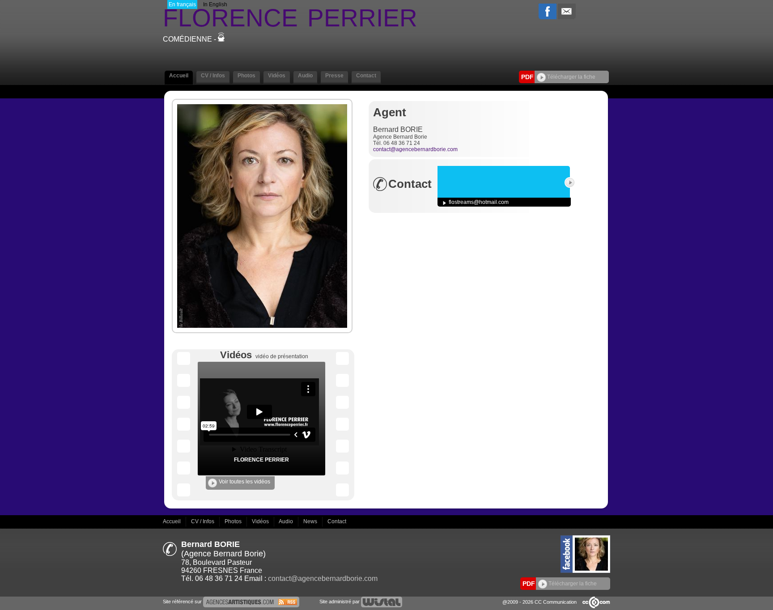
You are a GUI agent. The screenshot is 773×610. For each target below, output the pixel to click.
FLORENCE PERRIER (261, 460)
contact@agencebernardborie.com (415, 149)
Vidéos (261, 521)
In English (215, 4)
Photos (234, 521)
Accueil (172, 521)
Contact (336, 521)
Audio (286, 521)
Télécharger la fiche (570, 77)
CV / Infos (203, 521)
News (311, 521)
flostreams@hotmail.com (479, 202)
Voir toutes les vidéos (244, 482)
